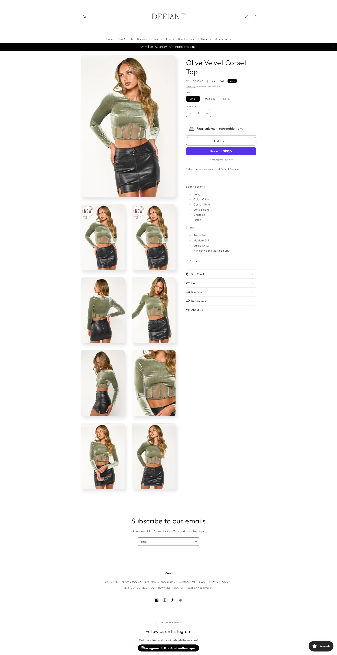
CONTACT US (187, 581)
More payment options (221, 159)
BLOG (202, 581)
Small (193, 98)
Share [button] (193, 261)
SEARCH (179, 587)
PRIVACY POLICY (219, 581)
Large (228, 99)
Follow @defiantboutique (178, 648)
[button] (84, 17)
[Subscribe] (196, 541)
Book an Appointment (200, 587)
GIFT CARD (111, 581)
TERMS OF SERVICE (135, 587)
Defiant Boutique (172, 622)
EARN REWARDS (161, 587)
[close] (333, 46)
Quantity (191, 106)
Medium (210, 98)
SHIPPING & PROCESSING (160, 581)
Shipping (191, 86)
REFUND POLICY (131, 581)
